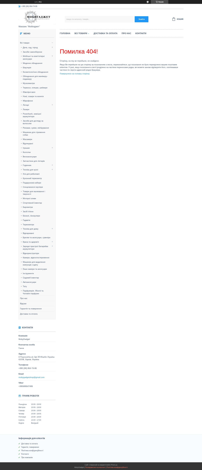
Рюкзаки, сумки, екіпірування (36, 128)
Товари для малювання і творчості (34, 192)
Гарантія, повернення (30, 447)
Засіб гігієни (28, 211)
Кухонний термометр (32, 178)
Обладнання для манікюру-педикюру (35, 77)
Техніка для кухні (30, 170)
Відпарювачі (28, 233)
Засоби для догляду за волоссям (33, 122)
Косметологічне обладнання (35, 72)
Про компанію (27, 457)
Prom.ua (114, 465)
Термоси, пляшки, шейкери (35, 88)
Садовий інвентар (31, 278)
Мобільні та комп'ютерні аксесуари (34, 57)
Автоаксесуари (29, 282)
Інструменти (28, 273)
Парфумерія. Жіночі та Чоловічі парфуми (33, 292)
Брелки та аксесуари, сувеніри (36, 237)
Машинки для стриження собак (34, 133)
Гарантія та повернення (31, 309)
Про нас (23, 298)
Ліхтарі (26, 105)
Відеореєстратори (31, 253)
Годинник (27, 165)
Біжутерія (27, 67)
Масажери (27, 139)
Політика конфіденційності (32, 450)
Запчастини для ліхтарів (34, 161)
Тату (25, 286)
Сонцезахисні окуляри (33, 187)
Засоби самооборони (32, 52)
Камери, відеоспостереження (36, 257)
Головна (65, 33)
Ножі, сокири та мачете (33, 96)
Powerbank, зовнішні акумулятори (32, 115)
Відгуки (23, 303)
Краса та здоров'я (31, 242)
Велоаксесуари (30, 156)
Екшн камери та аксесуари (35, 269)
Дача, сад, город (30, 47)
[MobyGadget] (42, 17)
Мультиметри (29, 83)
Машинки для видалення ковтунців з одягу (34, 263)
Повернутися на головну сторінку (75, 74)
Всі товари (24, 43)
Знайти (142, 19)
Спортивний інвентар (32, 203)
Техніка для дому (30, 229)
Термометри (28, 224)
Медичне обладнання (32, 63)
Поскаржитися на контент (95, 467)
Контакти (140, 33)
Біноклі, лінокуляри (31, 216)
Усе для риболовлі (31, 174)
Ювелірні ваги (29, 92)
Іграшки (26, 148)
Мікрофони (28, 101)
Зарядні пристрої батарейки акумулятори (35, 247)
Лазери (26, 109)
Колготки (27, 152)
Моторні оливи (29, 198)
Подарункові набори (32, 183)
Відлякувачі (28, 143)
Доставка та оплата (29, 314)
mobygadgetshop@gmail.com (32, 377)
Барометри (28, 207)
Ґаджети (26, 220)
